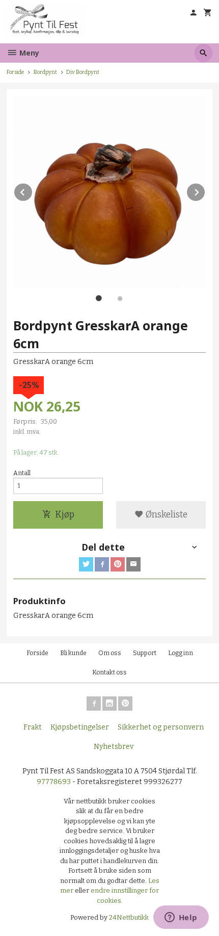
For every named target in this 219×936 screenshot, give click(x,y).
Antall (22, 473)
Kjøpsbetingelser (79, 727)
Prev (32, 190)
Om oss (109, 653)
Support (144, 653)
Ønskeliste (165, 514)
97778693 (54, 781)
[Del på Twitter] (86, 564)
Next (205, 190)
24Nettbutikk (129, 917)
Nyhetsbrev (113, 746)
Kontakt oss (109, 672)
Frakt (32, 727)
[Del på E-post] (133, 564)
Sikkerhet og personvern (161, 727)
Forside (15, 72)
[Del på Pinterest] (118, 564)
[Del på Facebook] (102, 564)
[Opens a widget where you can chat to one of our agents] (181, 918)
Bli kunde (73, 653)
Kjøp (64, 514)
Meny (28, 53)
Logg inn (180, 653)
